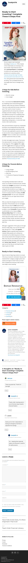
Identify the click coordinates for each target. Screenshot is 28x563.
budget (23, 360)
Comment (5, 464)
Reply (6, 390)
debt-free (4, 361)
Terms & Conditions (7, 545)
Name (4, 484)
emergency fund (10, 361)
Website (4, 497)
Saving (7, 314)
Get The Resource (14, 297)
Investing (8, 312)
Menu (23, 4)
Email (4, 491)
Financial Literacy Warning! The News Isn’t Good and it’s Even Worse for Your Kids (13, 76)
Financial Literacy (10, 311)
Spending (8, 316)
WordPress (8, 561)
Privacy (4, 540)
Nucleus (2, 559)
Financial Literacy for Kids (13, 158)
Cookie (4, 542)
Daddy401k (12, 2)
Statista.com (13, 64)
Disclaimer (4, 544)
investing (16, 361)
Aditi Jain (9, 378)
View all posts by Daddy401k (14, 355)
